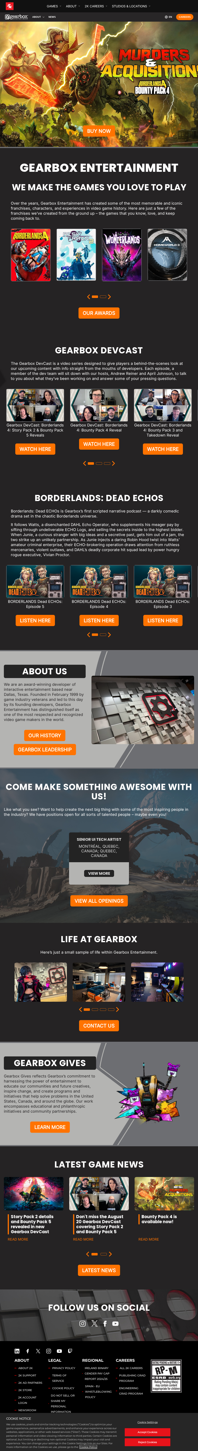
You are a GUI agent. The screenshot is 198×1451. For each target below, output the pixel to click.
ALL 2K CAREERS (131, 1368)
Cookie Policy (88, 1446)
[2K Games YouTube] (59, 1351)
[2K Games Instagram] (48, 1351)
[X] (94, 1323)
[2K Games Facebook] (27, 1351)
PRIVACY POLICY (63, 1368)
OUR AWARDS (99, 313)
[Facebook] (105, 1324)
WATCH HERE (35, 449)
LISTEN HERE (35, 620)
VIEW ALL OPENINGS (99, 901)
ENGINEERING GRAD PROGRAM (131, 1390)
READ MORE (18, 1239)
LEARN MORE (50, 1127)
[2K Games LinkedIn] (17, 1351)
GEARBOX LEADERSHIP (45, 749)
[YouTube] (115, 1324)
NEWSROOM (27, 1410)
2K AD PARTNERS (30, 1383)
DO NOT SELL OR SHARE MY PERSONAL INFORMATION (63, 1404)
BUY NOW (99, 131)
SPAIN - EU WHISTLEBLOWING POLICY (98, 1392)
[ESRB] (166, 1375)
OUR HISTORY (44, 735)
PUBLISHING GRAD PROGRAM (132, 1378)
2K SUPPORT (27, 1375)
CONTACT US (99, 1026)
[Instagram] (82, 1324)
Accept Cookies (147, 1432)
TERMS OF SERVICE (59, 1378)
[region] (99, 1432)
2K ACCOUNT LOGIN (27, 1400)
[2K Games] (17, 6)
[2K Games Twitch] (70, 1351)
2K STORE (25, 1390)
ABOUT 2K (25, 1368)
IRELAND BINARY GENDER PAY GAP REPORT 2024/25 (97, 1373)
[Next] (109, 297)
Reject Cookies (147, 1442)
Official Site (30, 285)
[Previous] (88, 297)
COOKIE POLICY (63, 1388)
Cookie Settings (147, 1422)
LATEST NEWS (99, 1270)
